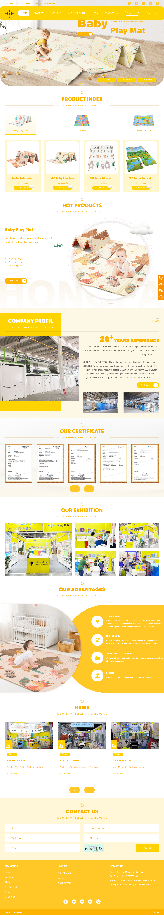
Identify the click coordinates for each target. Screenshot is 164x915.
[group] (18, 463)
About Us (56, 13)
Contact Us (111, 13)
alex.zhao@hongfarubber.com (51, 3)
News (95, 13)
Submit (147, 848)
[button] (79, 83)
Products (39, 13)
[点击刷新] (94, 848)
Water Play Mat (64, 883)
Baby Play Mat (64, 873)
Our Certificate (76, 13)
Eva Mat (61, 878)
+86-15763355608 (22, 3)
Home (24, 13)
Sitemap (155, 912)
